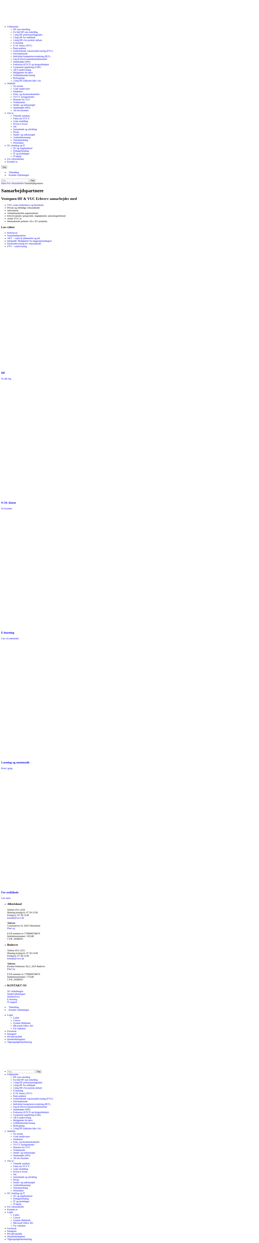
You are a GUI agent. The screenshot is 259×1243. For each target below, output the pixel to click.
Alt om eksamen (21, 110)
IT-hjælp (17, 156)
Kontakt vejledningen (19, 175)
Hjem (3, 183)
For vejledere (19, 1028)
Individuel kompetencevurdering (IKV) (31, 56)
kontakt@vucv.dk (15, 918)
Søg (32, 180)
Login (10, 1015)
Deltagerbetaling (21, 151)
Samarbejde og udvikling (25, 129)
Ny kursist (18, 86)
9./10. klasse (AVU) (22, 45)
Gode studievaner (21, 88)
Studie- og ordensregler (24, 105)
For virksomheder (15, 159)
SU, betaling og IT (16, 145)
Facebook (11, 1031)
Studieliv (11, 83)
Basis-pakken (19, 48)
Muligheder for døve (23, 72)
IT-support (12, 1002)
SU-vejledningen (15, 991)
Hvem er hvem (20, 124)
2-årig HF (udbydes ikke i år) (27, 80)
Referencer (12, 233)
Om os (10, 113)
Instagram (11, 1034)
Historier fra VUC (21, 99)
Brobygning (19, 78)
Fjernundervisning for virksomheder (24, 243)
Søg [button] (4, 167)
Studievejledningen (16, 994)
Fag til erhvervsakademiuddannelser (30, 59)
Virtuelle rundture (21, 116)
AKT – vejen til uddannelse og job (23, 238)
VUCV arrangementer (23, 97)
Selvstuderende (20, 53)
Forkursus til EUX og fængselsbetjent (31, 64)
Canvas (16, 1020)
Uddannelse (12, 26)
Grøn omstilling (20, 121)
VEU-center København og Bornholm (25, 205)
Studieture (18, 91)
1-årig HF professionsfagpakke (27, 34)
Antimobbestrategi (22, 137)
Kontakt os (12, 161)
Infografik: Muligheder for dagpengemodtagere (29, 241)
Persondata (18, 143)
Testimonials (19, 102)
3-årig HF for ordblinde (24, 37)
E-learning (18, 43)
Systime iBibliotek (22, 1023)
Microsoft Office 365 (23, 1026)
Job (14, 126)
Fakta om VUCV (21, 118)
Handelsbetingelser (16, 1039)
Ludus (16, 1017)
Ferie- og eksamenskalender (26, 94)
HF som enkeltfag (21, 29)
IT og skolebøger (21, 153)
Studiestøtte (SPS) (21, 61)
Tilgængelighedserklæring (19, 1042)
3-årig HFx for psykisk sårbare (27, 40)
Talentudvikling (20, 140)
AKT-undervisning (22, 70)
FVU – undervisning (17, 246)
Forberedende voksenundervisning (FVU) (33, 51)
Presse (16, 132)
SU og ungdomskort (22, 148)
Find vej (11, 928)
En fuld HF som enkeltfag (25, 32)
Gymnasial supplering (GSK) (27, 67)
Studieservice (13, 996)
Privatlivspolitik (14, 1036)
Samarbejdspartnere (16, 235)
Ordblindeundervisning (24, 75)
